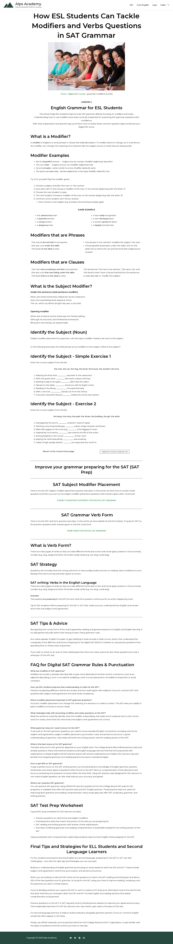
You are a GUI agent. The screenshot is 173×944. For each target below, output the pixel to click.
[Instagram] (79, 938)
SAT (131, 5)
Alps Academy (28, 4)
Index (163, 5)
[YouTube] (71, 938)
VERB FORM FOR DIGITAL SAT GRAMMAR (86, 531)
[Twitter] (75, 938)
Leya (154, 5)
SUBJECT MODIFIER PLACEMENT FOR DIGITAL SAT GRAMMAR (86, 500)
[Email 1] (84, 938)
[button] (168, 5)
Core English (143, 5)
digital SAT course (76, 94)
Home (63, 94)
